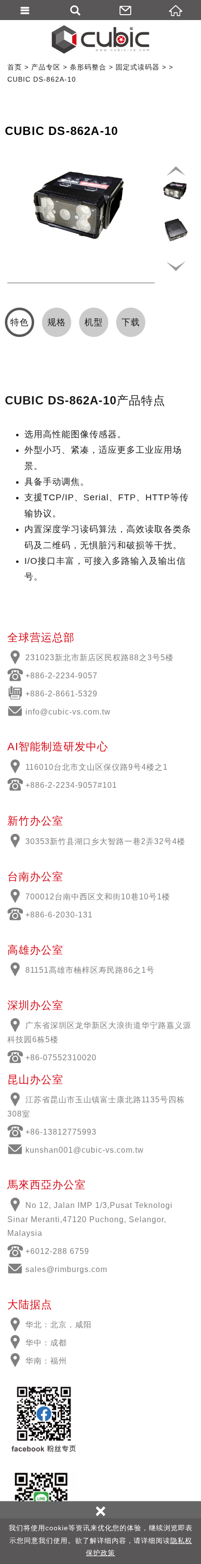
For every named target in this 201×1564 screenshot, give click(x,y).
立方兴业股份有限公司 (100, 39)
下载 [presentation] (130, 322)
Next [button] (175, 266)
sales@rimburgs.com (66, 1269)
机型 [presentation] (93, 322)
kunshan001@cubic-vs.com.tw (84, 1150)
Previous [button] (175, 171)
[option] (81, 202)
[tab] (19, 322)
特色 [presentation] (19, 322)
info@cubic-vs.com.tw (68, 712)
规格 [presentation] (56, 322)
